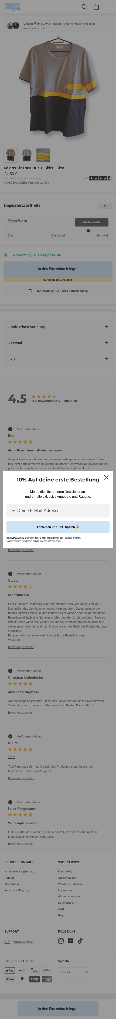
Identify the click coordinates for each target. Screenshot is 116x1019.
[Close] (106, 477)
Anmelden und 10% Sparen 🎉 (58, 527)
